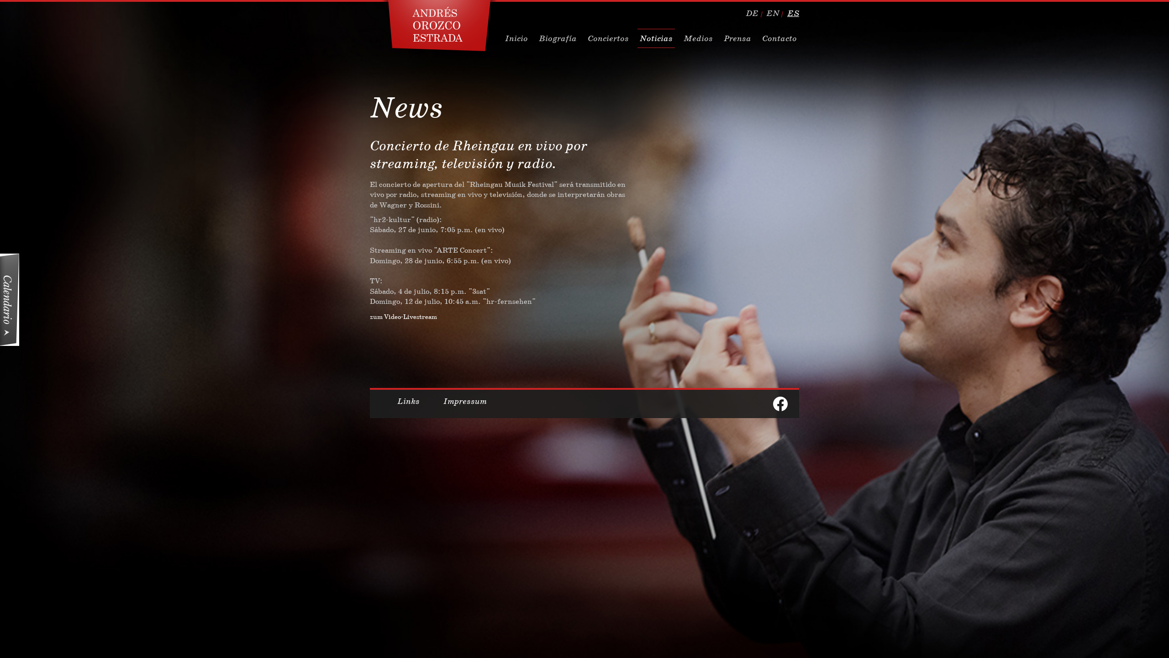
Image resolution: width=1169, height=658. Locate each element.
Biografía (558, 38)
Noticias (656, 38)
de (752, 13)
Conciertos (608, 38)
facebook (780, 404)
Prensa (737, 38)
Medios (698, 38)
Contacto (779, 38)
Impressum (465, 401)
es (793, 13)
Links (408, 401)
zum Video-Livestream (403, 317)
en (772, 13)
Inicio (516, 38)
